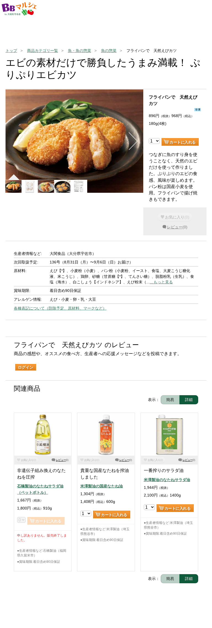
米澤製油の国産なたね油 (101, 486)
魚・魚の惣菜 (79, 50)
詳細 (189, 399)
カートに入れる (182, 142)
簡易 (170, 399)
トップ (11, 50)
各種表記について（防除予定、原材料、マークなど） (60, 308)
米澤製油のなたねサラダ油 (167, 479)
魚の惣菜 (108, 50)
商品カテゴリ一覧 (42, 50)
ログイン (25, 367)
